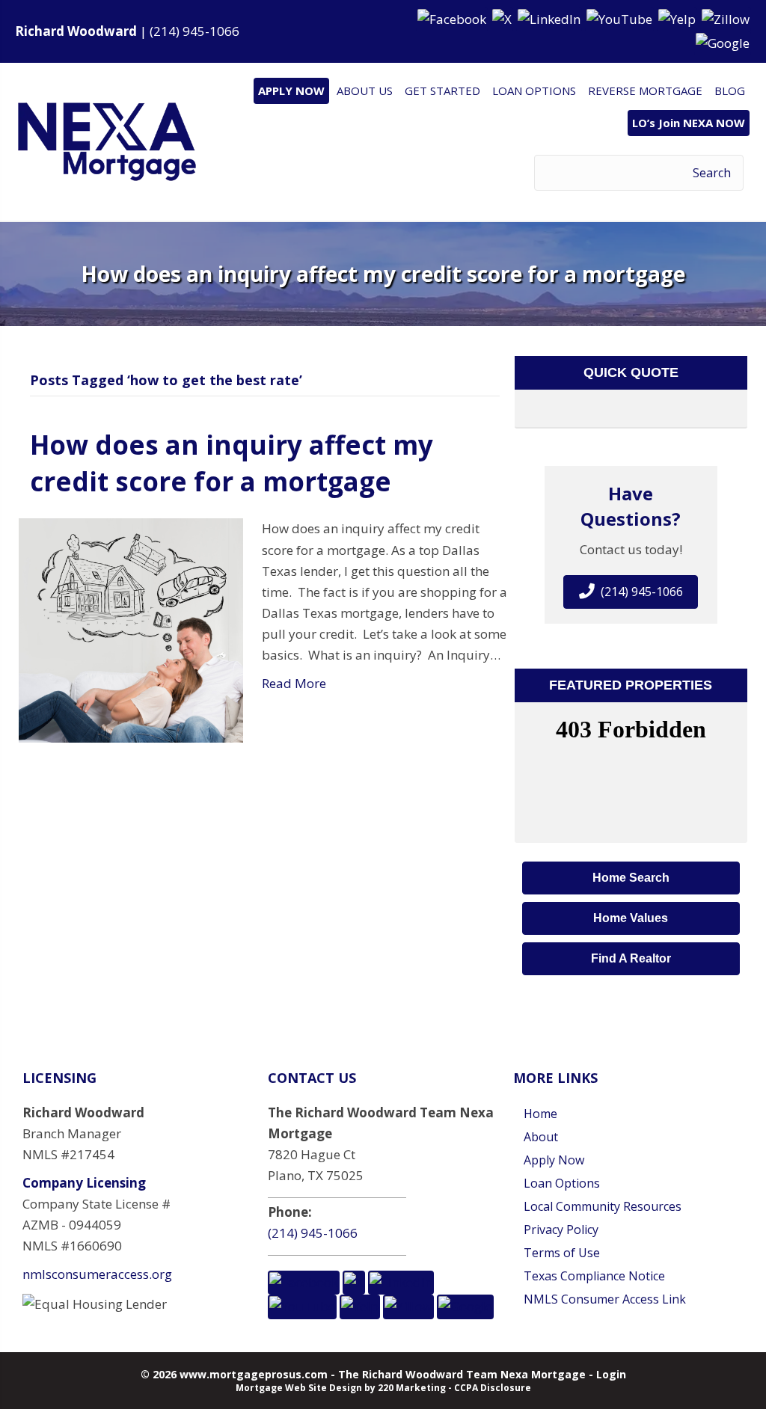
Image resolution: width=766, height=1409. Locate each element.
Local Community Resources (602, 1206)
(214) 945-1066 (194, 31)
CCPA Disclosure (492, 1387)
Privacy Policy (561, 1229)
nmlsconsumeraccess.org (97, 1274)
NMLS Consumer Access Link (605, 1299)
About (541, 1137)
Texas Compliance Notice (594, 1276)
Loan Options (562, 1183)
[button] (453, 18)
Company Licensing (84, 1182)
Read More (294, 683)
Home (540, 1113)
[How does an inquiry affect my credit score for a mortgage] (131, 629)
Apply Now (554, 1160)
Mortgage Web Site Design (299, 1387)
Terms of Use (562, 1252)
